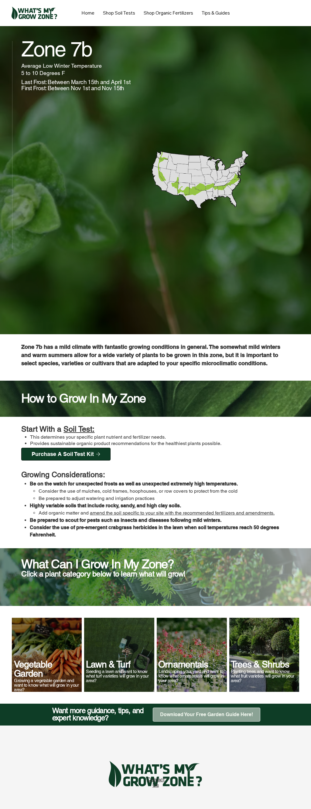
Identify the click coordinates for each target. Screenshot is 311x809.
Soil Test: (78, 429)
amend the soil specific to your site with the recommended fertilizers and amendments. (182, 513)
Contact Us (155, 782)
